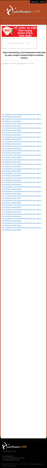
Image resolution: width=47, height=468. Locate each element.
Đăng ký (42, 2)
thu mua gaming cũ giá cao (9, 466)
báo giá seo (14, 464)
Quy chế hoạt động (7, 456)
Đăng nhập (34, 2)
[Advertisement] (23, 88)
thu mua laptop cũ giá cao (36, 464)
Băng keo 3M (5, 464)
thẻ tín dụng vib (23, 464)
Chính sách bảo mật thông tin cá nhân (13, 458)
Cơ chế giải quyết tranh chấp (10, 460)
